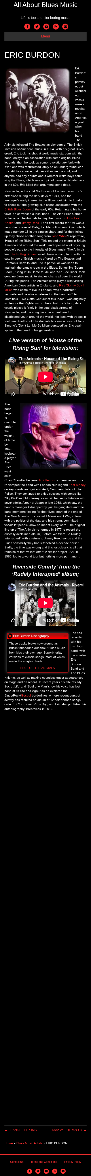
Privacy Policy (72, 1161)
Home (8, 1143)
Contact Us (16, 1161)
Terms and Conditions (44, 1161)
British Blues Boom (17, 209)
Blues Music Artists (29, 1143)
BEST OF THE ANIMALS (37, 668)
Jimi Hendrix (47, 480)
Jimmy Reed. (31, 223)
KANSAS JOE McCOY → (69, 1130)
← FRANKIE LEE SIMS (20, 1130)
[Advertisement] (45, 921)
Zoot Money (77, 485)
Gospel (26, 695)
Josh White (59, 236)
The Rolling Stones (23, 254)
